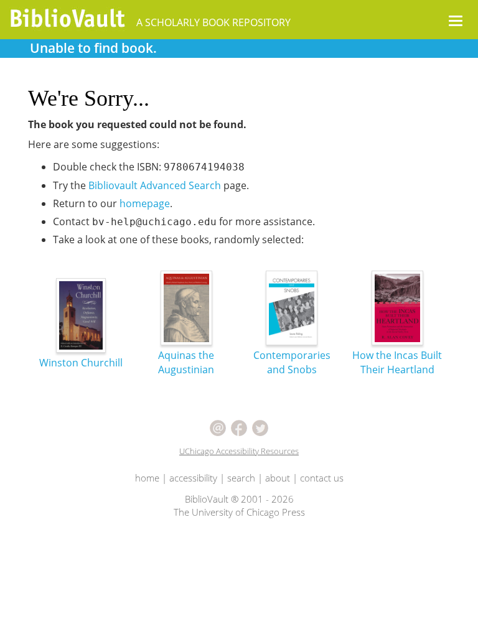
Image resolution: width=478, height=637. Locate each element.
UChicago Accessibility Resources (239, 451)
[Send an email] (218, 427)
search (241, 478)
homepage (145, 203)
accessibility (193, 478)
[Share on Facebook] (239, 427)
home (147, 478)
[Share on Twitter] (260, 427)
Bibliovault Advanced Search (154, 185)
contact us (322, 478)
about (277, 478)
